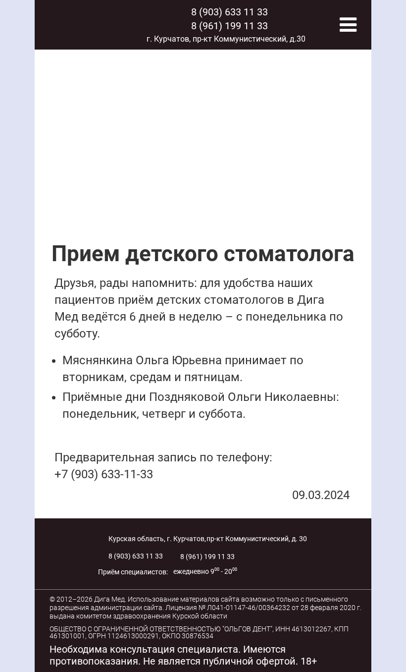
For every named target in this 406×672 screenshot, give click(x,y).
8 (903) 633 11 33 (229, 12)
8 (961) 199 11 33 (229, 26)
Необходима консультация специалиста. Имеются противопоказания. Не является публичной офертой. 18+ (183, 655)
